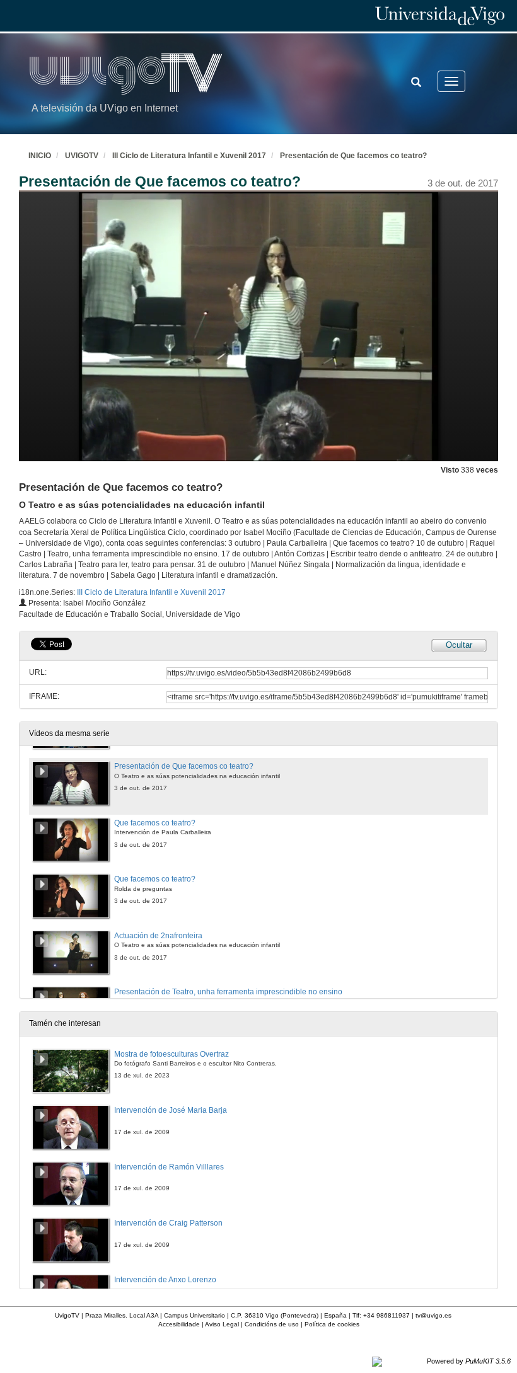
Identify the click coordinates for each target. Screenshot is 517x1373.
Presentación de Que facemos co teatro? (353, 155)
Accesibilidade (179, 1324)
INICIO (39, 155)
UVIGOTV (81, 155)
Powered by (469, 1361)
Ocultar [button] (459, 645)
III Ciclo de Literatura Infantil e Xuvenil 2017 (189, 155)
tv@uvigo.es (433, 1315)
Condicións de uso (272, 1324)
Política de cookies (332, 1324)
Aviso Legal (222, 1324)
